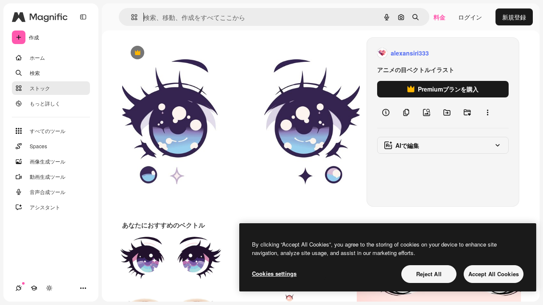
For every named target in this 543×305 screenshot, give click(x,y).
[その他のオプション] (487, 112)
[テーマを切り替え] (49, 288)
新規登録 (514, 17)
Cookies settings (274, 273)
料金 (439, 17)
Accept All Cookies (493, 274)
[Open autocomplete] (131, 17)
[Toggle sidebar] (83, 17)
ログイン (470, 17)
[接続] (18, 288)
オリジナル (180, 53)
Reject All (429, 274)
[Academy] (34, 288)
